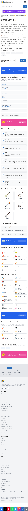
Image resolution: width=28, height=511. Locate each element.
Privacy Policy (4, 483)
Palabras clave (4, 461)
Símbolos (3, 400)
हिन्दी (23, 372)
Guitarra (5, 253)
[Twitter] (5, 388)
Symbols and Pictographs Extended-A (10, 115)
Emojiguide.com (4, 15)
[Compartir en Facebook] (1, 509)
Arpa (3, 270)
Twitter (2, 447)
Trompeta (18, 263)
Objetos (12, 15)
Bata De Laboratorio (19, 289)
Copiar (23, 60)
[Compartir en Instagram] (19, 509)
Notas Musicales (20, 338)
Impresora (5, 305)
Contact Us (3, 489)
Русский (23, 370)
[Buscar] (25, 6)
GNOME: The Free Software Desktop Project (11, 491)
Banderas (3, 395)
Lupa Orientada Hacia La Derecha (20, 278)
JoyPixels (3, 451)
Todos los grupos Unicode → (7, 410)
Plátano (18, 331)
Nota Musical (19, 335)
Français (20, 368)
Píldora (4, 296)
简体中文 (4, 372)
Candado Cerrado (20, 296)
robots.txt (10, 500)
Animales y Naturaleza (6, 406)
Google (3, 440)
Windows (3, 444)
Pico (4, 278)
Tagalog (10, 374)
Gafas (4, 293)
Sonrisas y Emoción (5, 404)
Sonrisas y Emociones (6, 426)
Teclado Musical (20, 260)
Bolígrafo (5, 289)
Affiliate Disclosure (5, 485)
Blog (2, 469)
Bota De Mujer (6, 285)
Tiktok (2, 453)
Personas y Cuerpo (5, 393)
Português (17, 370)
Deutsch (15, 368)
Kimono (18, 308)
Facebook (3, 442)
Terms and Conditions (6, 481)
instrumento (19, 53)
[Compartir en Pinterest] (8, 509)
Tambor (18, 256)
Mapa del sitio (4, 500)
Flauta (17, 266)
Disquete (18, 285)
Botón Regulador (7, 308)
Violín (4, 260)
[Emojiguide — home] (7, 2)
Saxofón (5, 266)
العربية (19, 372)
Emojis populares (5, 467)
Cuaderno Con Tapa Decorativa (20, 293)
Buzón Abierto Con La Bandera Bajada (7, 300)
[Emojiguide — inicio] (2, 381)
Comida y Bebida (5, 408)
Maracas (18, 253)
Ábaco (18, 282)
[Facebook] (2, 388)
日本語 (9, 372)
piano (3, 347)
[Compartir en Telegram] (16, 509)
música (3, 55)
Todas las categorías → (6, 432)
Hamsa (18, 305)
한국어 (14, 372)
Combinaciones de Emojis (7, 459)
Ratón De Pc (19, 300)
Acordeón (5, 256)
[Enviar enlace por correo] (26, 509)
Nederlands (10, 370)
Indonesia (4, 374)
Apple (2, 438)
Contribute (3, 479)
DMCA (2, 487)
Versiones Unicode (5, 465)
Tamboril (5, 263)
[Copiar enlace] (22, 509)
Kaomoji (3, 471)
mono (8, 347)
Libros (4, 282)
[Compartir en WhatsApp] (12, 509)
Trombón (17, 270)
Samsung (3, 449)
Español (9, 368)
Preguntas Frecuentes (6, 473)
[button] (14, 84)
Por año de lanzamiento (6, 463)
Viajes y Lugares (5, 402)
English (4, 368)
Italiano (4, 370)
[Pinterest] (8, 388)
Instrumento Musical (20, 15)
